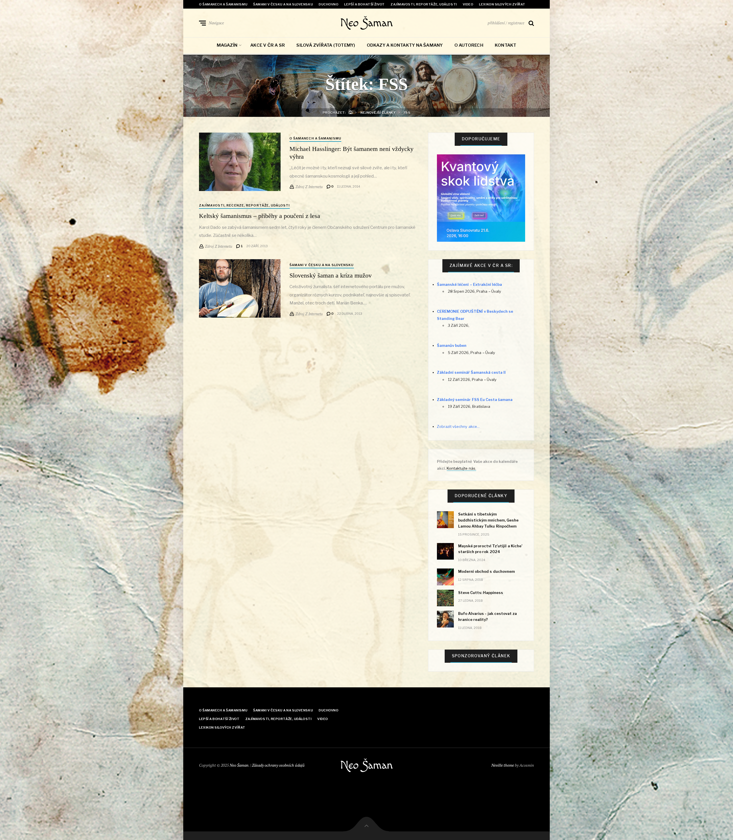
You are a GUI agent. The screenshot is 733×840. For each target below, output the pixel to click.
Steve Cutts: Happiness (480, 592)
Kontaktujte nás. (461, 468)
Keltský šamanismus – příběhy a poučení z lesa (259, 215)
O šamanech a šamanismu (223, 4)
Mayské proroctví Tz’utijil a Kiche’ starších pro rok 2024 (490, 549)
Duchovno (328, 4)
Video (468, 4)
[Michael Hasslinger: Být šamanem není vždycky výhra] (240, 162)
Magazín (227, 45)
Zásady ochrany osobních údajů (278, 765)
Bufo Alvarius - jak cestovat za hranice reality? (487, 616)
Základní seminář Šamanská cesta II (471, 372)
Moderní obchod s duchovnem (486, 571)
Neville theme (502, 765)
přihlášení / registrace (506, 22)
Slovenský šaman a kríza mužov (330, 275)
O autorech (468, 45)
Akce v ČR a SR (267, 45)
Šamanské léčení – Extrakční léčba (469, 284)
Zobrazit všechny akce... (458, 426)
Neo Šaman (366, 23)
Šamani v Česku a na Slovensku (283, 4)
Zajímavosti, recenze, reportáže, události (244, 205)
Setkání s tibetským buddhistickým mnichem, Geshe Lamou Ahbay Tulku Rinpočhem (488, 520)
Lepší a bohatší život (364, 4)
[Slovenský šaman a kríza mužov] (240, 288)
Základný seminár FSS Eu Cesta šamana (475, 399)
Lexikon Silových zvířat (502, 4)
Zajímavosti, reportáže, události (424, 4)
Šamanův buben (451, 345)
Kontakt (506, 45)
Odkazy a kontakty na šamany (405, 45)
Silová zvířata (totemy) (325, 45)
